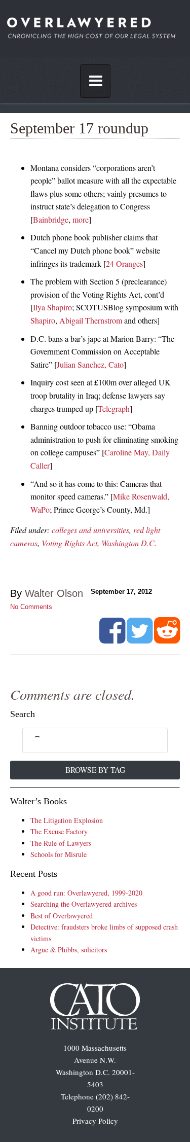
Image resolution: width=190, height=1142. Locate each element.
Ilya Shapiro (52, 307)
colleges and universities (90, 529)
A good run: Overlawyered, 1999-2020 (86, 893)
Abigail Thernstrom (90, 320)
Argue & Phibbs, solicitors (68, 949)
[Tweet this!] (140, 639)
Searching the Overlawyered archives (83, 904)
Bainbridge (50, 219)
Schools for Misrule (58, 854)
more (80, 219)
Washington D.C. (129, 543)
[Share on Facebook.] (112, 639)
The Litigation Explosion (66, 820)
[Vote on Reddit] (167, 639)
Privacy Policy (95, 1121)
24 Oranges (124, 263)
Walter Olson (54, 593)
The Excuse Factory (59, 831)
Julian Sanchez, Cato (90, 364)
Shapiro (42, 320)
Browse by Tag (95, 770)
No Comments (31, 607)
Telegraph (114, 408)
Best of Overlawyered (61, 915)
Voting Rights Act (69, 543)
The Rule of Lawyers (60, 843)
